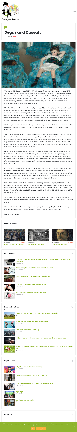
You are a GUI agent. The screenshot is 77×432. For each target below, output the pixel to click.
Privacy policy (41, 428)
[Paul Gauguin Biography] (62, 235)
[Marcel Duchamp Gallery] (38, 235)
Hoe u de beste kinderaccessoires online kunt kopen (32, 321)
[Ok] (75, 427)
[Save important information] (9, 402)
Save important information (25, 400)
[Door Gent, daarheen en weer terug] (9, 332)
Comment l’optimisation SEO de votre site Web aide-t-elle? (35, 268)
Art (5, 27)
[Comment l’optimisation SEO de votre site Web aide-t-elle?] (9, 270)
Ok (33, 428)
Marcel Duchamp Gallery (36, 244)
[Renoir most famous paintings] (14, 235)
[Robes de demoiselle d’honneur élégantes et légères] (9, 278)
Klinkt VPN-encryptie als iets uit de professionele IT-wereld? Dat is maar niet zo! (41, 338)
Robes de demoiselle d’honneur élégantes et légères (33, 276)
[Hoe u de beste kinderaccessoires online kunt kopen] (9, 324)
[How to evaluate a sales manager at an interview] (9, 377)
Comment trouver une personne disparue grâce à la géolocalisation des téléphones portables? (43, 260)
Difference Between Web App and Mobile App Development (35, 383)
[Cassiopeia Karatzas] (10, 11)
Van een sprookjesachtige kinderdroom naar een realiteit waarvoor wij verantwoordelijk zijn (44, 347)
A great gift (19, 392)
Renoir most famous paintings (14, 244)
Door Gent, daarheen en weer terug (27, 330)
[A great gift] (9, 394)
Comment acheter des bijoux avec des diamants (31, 284)
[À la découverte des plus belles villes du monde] (9, 295)
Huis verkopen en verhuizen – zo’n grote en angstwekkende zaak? (37, 313)
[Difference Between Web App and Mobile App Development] (9, 386)
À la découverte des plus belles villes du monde (31, 293)
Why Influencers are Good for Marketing (29, 367)
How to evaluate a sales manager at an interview (31, 375)
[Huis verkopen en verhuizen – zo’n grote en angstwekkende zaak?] (9, 315)
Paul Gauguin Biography (59, 244)
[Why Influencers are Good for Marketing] (9, 369)
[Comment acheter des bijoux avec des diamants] (9, 287)
